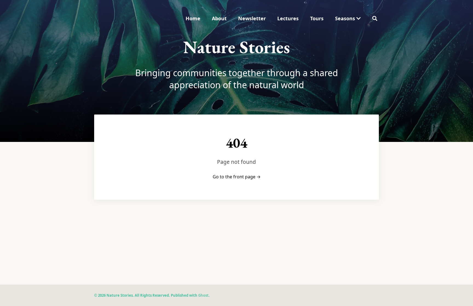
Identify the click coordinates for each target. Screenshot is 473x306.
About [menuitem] (219, 18)
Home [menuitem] (193, 18)
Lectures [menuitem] (288, 18)
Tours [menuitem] (317, 18)
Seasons (345, 18)
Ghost (203, 295)
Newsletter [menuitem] (252, 18)
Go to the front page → (237, 177)
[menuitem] (347, 18)
